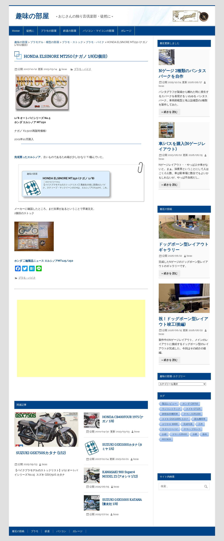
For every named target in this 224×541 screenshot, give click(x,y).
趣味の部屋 (32, 16)
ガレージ (126, 30)
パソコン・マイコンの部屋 (98, 30)
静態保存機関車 (170, 414)
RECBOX (166, 439)
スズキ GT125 (193, 409)
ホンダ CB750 (190, 403)
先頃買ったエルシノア (27, 157)
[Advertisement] (81, 338)
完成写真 (187, 424)
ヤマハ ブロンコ (192, 429)
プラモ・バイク (82, 69)
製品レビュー (169, 403)
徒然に (30, 30)
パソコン (61, 531)
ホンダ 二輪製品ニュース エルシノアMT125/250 (43, 260)
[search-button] (207, 486)
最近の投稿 (18, 531)
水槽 (195, 434)
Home (16, 30)
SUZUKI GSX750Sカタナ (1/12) (41, 453)
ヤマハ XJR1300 (192, 414)
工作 (200, 424)
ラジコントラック (171, 409)
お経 (164, 434)
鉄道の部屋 (69, 30)
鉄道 (47, 531)
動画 (205, 434)
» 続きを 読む (169, 112)
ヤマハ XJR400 (179, 434)
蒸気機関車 (199, 419)
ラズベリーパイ (170, 429)
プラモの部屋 (49, 30)
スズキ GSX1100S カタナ (175, 419)
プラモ (34, 531)
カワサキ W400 (170, 424)
